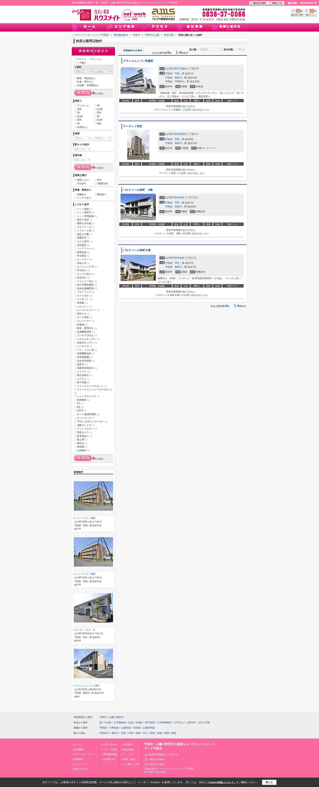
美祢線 (136, 727)
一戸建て (82, 62)
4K (78, 123)
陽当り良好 (84, 219)
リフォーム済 (86, 230)
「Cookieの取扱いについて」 (221, 782)
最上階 (82, 439)
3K (98, 116)
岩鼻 (138, 733)
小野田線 (114, 727)
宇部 (130, 733)
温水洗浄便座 (86, 360)
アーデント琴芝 (132, 126)
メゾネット (84, 299)
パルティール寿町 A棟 (138, 189)
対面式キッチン (87, 342)
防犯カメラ (84, 432)
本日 (99, 179)
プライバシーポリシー (86, 754)
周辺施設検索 (110, 754)
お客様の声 (109, 759)
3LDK (100, 119)
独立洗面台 (84, 375)
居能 (159, 733)
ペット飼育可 (86, 212)
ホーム (77, 744)
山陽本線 (126, 727)
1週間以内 (102, 183)
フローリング (86, 292)
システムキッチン (88, 339)
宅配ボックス (86, 425)
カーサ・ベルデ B (85, 630)
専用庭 (82, 302)
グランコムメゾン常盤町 (138, 60)
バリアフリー (86, 248)
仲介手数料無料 (87, 284)
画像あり (82, 194)
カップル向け (86, 273)
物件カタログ (81, 769)
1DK (79, 109)
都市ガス (83, 313)
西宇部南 (150, 722)
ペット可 (128, 754)
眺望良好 (83, 252)
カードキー (84, 259)
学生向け (83, 270)
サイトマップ (81, 764)
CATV (81, 410)
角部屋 (82, 446)
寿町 (182, 197)
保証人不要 (84, 234)
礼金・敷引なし (85, 81)
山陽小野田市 (116, 717)
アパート (82, 59)
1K (98, 105)
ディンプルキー (87, 428)
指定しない (83, 179)
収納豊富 (83, 399)
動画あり (102, 194)
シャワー (83, 371)
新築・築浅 (129, 759)
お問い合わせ (110, 744)
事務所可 (83, 237)
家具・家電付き (87, 328)
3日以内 (81, 183)
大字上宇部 (204, 722)
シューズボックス (88, 396)
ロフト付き (84, 295)
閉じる (269, 782)
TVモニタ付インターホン (92, 421)
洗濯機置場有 (86, 331)
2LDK (80, 116)
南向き (82, 443)
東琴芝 (183, 134)
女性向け (83, 277)
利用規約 (78, 759)
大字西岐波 (120, 722)
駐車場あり (84, 436)
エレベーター (86, 321)
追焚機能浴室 (86, 353)
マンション (96, 59)
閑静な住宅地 (86, 223)
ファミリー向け (87, 281)
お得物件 (83, 450)
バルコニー (84, 306)
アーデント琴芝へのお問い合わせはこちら (182, 173)
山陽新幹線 (149, 727)
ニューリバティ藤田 (85, 518)
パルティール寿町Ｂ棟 (137, 250)
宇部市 (176, 68)
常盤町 (183, 68)
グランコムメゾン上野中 (88, 685)
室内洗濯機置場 (87, 288)
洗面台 (82, 364)
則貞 (130, 722)
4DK (99, 123)
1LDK (100, 109)
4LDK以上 (82, 127)
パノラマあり (84, 197)
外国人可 (83, 263)
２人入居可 (84, 241)
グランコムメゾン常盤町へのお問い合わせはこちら (181, 109)
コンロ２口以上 (87, 335)
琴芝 (177, 73)
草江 (145, 733)
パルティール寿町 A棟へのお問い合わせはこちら (182, 233)
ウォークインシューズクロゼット (93, 391)
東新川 (178, 77)
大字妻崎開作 (164, 722)
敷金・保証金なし (86, 78)
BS (80, 407)
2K (78, 112)
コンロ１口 (84, 346)
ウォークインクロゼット (92, 386)
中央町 (108, 722)
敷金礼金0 (128, 749)
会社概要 (78, 749)
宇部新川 (179, 81)
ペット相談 (84, 209)
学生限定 (83, 255)
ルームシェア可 (87, 266)
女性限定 (83, 245)
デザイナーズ (86, 227)
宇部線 (168, 73)
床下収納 (83, 382)
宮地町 (139, 722)
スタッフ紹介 (110, 749)
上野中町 (190, 722)
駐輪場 (82, 324)
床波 (173, 733)
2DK (99, 112)
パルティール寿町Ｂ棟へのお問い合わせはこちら (181, 295)
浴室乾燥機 (84, 357)
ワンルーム (83, 105)
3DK (79, 119)
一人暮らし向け (131, 764)
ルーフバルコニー (88, 310)
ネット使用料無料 (88, 414)
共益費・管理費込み (88, 85)
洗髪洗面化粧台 (87, 368)
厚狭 (166, 733)
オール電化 (84, 317)
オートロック (86, 418)
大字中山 (178, 722)
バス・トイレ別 (87, 349)
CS (80, 403)
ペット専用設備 (87, 216)
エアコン (83, 378)
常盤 (152, 733)
